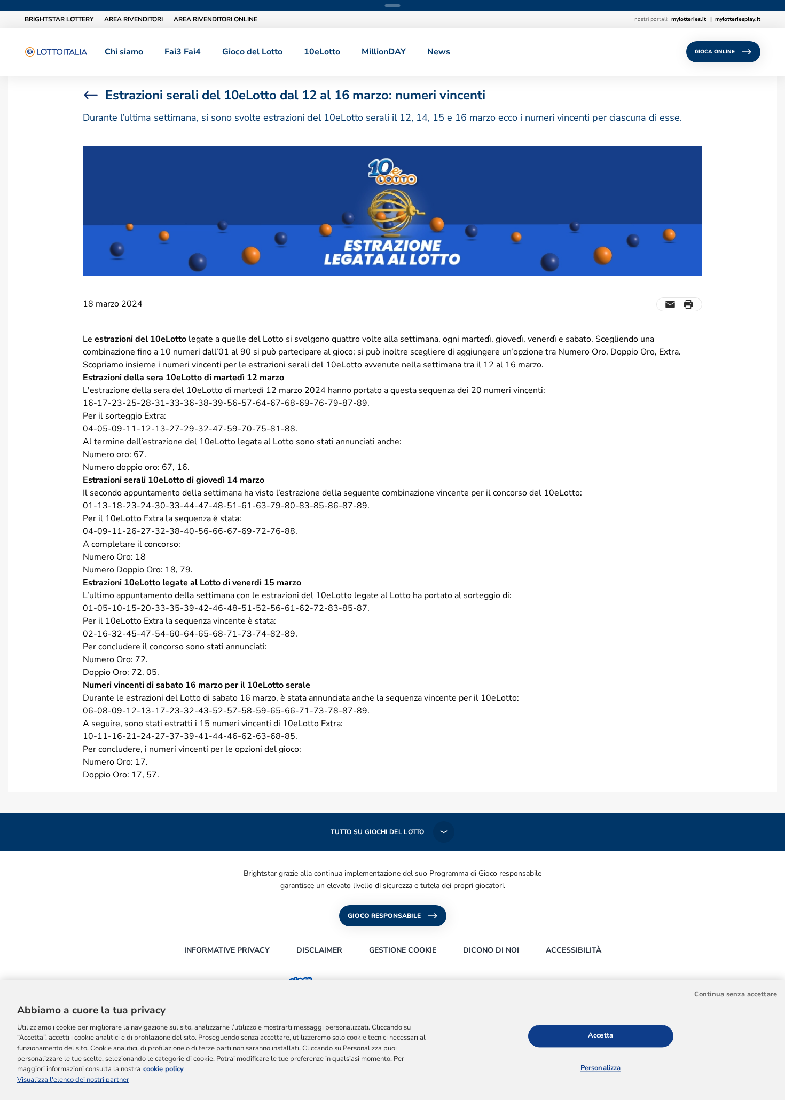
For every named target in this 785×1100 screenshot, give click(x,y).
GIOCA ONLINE (715, 52)
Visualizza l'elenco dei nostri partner (73, 1080)
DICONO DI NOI (491, 950)
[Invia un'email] (670, 304)
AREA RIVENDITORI (133, 19)
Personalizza (600, 1068)
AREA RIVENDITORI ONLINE (215, 19)
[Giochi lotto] (56, 51)
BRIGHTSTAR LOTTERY (59, 19)
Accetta (600, 1035)
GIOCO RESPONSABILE (384, 916)
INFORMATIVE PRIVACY (227, 950)
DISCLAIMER (319, 950)
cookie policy (163, 1069)
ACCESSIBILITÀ (573, 950)
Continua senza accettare (735, 994)
